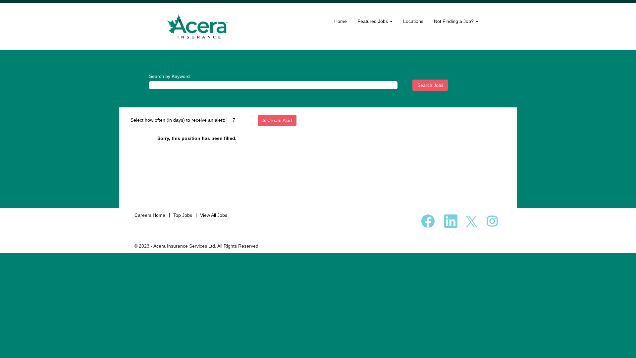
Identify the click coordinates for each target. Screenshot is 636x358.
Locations (413, 21)
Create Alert (279, 120)
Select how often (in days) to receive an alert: (178, 120)
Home (340, 21)
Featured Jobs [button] (373, 21)
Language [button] (435, 56)
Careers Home (149, 215)
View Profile (466, 56)
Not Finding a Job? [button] (454, 21)
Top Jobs (182, 215)
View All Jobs (213, 215)
